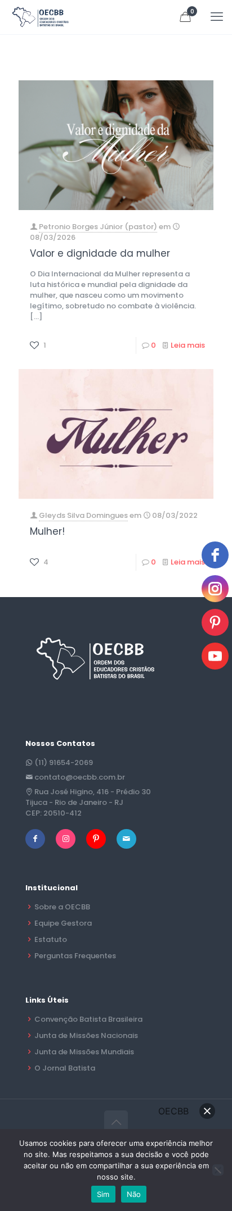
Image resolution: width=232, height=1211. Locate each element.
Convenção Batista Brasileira (88, 1019)
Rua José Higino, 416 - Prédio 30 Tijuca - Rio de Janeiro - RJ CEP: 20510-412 (88, 802)
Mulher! (47, 531)
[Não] (218, 1170)
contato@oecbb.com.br (79, 777)
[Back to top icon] (116, 1122)
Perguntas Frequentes (75, 955)
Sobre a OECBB (62, 907)
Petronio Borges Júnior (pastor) (98, 226)
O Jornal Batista (64, 1068)
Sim (103, 1194)
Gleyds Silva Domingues (83, 515)
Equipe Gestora (63, 923)
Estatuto (50, 939)
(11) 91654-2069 (63, 762)
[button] (207, 1111)
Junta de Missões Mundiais (84, 1051)
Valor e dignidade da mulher (100, 253)
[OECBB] (40, 17)
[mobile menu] (216, 16)
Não (134, 1194)
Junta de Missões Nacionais (86, 1035)
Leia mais (188, 345)
